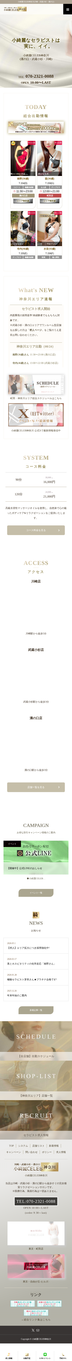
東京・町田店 (36, 1248)
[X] (33, 1330)
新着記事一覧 (36, 1010)
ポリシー (47, 1152)
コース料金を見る (36, 530)
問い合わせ (31, 1152)
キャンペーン (13, 1152)
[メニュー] (67, 9)
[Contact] (37, 1330)
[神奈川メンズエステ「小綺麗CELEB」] (37, 9)
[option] (36, 44)
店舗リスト (38, 1146)
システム (23, 1146)
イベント (12, 844)
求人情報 (61, 1152)
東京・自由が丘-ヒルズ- (36, 1281)
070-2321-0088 (40, 76)
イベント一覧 (36, 893)
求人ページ (36, 330)
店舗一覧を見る (36, 787)
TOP (11, 1146)
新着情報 (54, 1146)
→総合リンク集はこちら (36, 1319)
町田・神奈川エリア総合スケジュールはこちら (36, 398)
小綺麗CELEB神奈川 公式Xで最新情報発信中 (36, 430)
